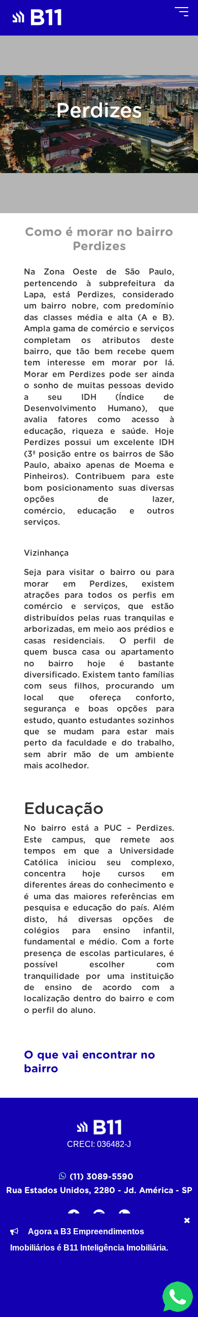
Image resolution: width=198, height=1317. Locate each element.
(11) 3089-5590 (102, 1177)
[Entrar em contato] (177, 1296)
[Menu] (181, 11)
